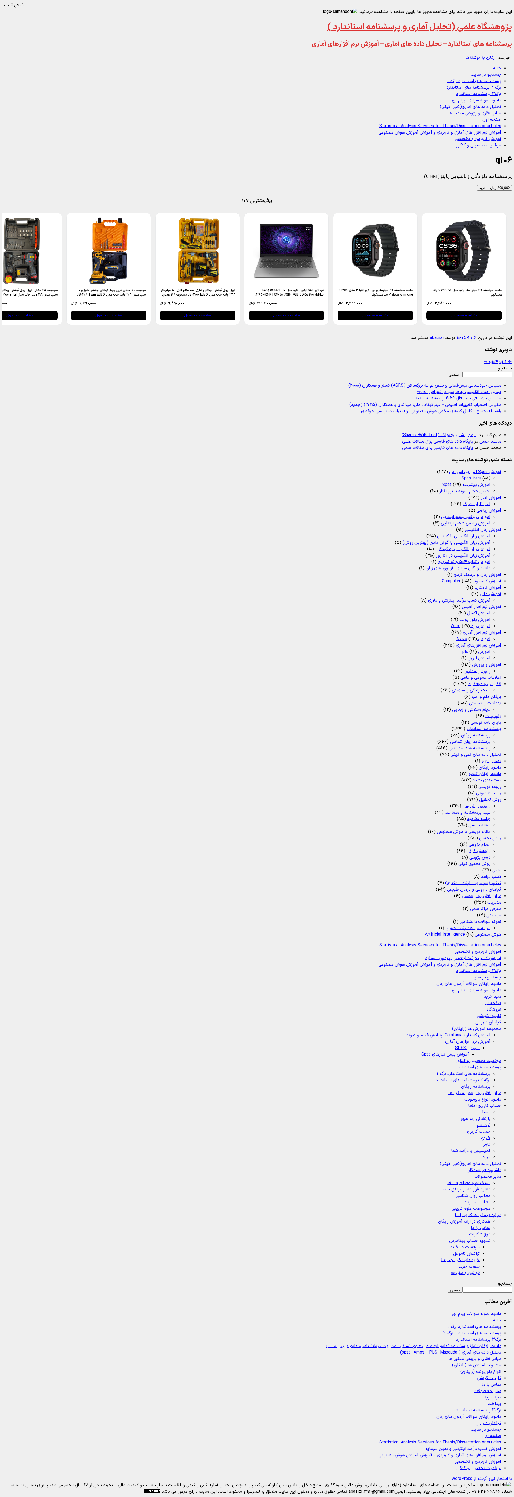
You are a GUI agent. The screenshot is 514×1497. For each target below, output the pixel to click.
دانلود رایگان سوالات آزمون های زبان (458, 568)
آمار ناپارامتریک (476, 504)
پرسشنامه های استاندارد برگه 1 (474, 81)
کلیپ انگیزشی (489, 1016)
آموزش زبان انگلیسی (483, 530)
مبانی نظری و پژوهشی (481, 896)
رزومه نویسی (489, 787)
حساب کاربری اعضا (484, 1106)
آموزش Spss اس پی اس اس (475, 472)
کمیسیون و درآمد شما (470, 1151)
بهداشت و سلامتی (485, 703)
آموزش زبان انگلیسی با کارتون (463, 536)
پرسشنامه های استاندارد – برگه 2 (472, 1333)
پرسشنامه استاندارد (484, 729)
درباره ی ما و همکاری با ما (478, 1215)
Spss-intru (471, 478)
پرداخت (494, 1404)
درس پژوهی (479, 857)
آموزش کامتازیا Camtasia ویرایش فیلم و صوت (448, 1035)
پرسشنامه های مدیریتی (469, 748)
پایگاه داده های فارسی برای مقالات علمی (437, 441)
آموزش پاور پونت (474, 620)
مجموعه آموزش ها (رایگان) (476, 1029)
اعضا (486, 1112)
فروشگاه (494, 1009)
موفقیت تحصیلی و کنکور (478, 145)
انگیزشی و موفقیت (484, 684)
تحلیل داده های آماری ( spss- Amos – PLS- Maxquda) (450, 1352)
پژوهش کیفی (478, 851)
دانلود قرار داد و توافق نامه (466, 1189)
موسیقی (493, 915)
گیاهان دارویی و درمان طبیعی (474, 889)
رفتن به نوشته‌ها (480, 57)
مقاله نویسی (479, 825)
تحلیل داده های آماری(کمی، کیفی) (470, 107)
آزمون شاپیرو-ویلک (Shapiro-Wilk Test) (439, 435)
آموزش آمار (491, 497)
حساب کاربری (478, 1131)
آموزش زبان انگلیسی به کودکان (462, 549)
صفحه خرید (469, 1266)
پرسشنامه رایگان (475, 735)
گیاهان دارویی (488, 1022)
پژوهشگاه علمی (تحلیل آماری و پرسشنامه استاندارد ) (419, 27)
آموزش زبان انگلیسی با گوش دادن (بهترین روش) (446, 542)
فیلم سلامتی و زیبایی (471, 709)
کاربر (486, 1144)
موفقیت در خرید (465, 1247)
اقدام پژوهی (479, 844)
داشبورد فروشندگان (484, 1170)
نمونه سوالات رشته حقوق (467, 928)
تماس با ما (480, 1228)
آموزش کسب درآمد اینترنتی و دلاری (459, 600)
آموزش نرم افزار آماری (482, 632)
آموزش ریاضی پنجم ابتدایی (465, 517)
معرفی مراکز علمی (485, 909)
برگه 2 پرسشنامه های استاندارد (474, 87)
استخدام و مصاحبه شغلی (467, 1183)
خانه (497, 68)
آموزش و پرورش (486, 664)
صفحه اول (491, 119)
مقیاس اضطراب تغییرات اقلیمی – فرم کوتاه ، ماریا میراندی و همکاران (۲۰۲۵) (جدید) (425, 405)
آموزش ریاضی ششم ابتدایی (465, 523)
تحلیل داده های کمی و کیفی (476, 754)
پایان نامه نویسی (486, 722)
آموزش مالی (490, 594)
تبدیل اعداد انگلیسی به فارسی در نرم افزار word (459, 392)
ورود (486, 1157)
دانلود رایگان (490, 767)
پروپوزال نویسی (476, 806)
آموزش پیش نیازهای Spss (445, 1054)
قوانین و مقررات (465, 1273)
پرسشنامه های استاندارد (479, 1067)
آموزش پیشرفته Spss (466, 485)
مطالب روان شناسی (473, 1196)
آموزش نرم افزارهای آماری (478, 645)
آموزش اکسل (478, 613)
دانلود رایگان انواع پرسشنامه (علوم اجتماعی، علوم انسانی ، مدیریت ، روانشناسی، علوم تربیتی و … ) (413, 1346)
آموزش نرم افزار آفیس (481, 607)
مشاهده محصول (464, 315)
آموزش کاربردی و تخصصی (478, 139)
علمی (496, 870)
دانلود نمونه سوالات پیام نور (476, 100)
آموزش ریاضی (489, 510)
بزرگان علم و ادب (486, 697)
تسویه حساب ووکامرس (469, 1241)
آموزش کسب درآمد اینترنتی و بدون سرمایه (463, 958)
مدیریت (494, 902)
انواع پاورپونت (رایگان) (480, 1372)
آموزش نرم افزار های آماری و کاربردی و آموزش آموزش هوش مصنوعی (440, 132)
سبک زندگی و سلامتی (471, 690)
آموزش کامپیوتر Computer (471, 581)
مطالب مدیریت (477, 1202)
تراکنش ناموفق (466, 1253)
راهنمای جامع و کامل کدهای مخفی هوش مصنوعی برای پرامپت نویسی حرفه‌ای (431, 411)
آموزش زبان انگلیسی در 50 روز (463, 555)
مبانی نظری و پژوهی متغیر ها (474, 113)
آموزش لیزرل (479, 658)
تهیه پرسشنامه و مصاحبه (467, 812)
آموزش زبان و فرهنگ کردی (477, 575)
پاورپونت (493, 716)
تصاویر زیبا (491, 761)
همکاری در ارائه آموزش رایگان (464, 1221)
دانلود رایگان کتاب (485, 774)
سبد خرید (492, 996)
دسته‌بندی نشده (487, 780)
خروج (485, 1138)
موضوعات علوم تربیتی (471, 1208)
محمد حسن (490, 441)
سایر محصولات (487, 1176)
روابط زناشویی (488, 793)
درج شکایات (479, 1234)
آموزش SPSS (467, 1048)
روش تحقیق (490, 799)
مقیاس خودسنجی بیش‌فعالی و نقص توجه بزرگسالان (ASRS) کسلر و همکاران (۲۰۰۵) (424, 385)
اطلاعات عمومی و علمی (480, 677)
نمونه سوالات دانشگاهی (480, 921)
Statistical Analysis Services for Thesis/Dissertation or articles (440, 126)
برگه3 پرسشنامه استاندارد (478, 94)
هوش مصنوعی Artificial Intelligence (463, 934)
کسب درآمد (491, 877)
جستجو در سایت (486, 74)
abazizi (437, 338)
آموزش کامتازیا (487, 587)
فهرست (504, 57)
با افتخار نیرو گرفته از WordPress (481, 1479)
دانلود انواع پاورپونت (482, 1099)
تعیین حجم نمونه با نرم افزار (464, 491)
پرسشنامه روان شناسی (470, 742)
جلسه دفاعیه (478, 819)
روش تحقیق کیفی (474, 864)
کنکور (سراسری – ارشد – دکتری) (473, 883)
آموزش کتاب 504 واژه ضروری (464, 562)
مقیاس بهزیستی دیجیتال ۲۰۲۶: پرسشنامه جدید (458, 398)
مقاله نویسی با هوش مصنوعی (463, 832)
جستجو (505, 368)
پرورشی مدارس (477, 671)
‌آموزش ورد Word (470, 626)
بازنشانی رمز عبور (475, 1119)
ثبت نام (483, 1125)
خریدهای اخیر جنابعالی (459, 1260)
